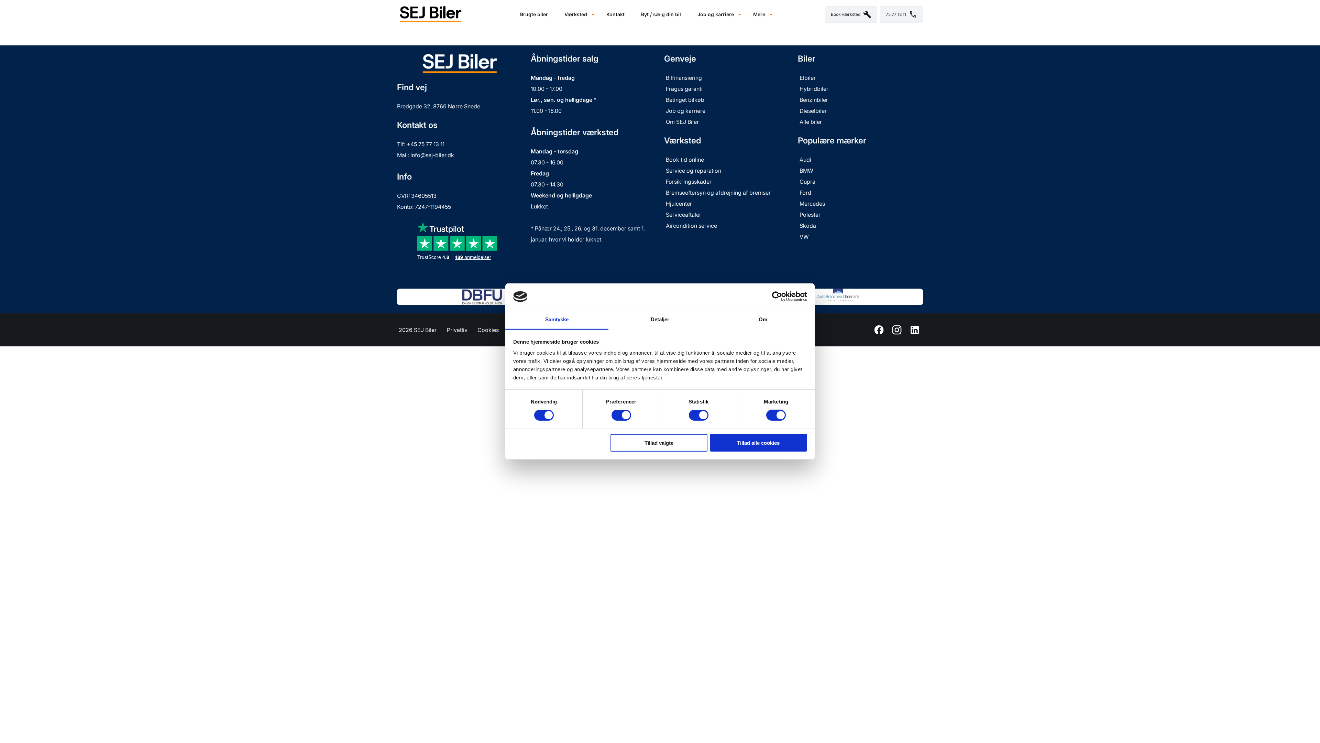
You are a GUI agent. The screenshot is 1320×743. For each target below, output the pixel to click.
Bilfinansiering (684, 77)
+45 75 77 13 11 (425, 144)
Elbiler (808, 77)
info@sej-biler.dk (432, 155)
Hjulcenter (679, 203)
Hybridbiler (814, 88)
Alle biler (811, 121)
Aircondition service (691, 225)
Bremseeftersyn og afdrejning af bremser (718, 192)
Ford (805, 192)
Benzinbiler (814, 99)
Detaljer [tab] (660, 319)
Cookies (488, 329)
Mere (759, 14)
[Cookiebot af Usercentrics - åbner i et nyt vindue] (777, 296)
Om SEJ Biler (682, 121)
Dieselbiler (813, 110)
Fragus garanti (685, 88)
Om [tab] (763, 319)
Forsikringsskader (689, 181)
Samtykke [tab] (557, 319)
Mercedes (812, 203)
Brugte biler (534, 14)
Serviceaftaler (683, 214)
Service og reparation (693, 170)
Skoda (808, 225)
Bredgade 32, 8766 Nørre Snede (438, 106)
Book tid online (685, 159)
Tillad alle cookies (758, 442)
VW (804, 236)
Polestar (810, 214)
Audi (805, 159)
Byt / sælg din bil (661, 14)
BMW (806, 170)
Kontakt (615, 14)
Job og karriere (715, 14)
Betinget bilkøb (685, 99)
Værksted (575, 14)
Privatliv (457, 329)
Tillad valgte (659, 442)
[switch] (621, 415)
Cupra (807, 181)
